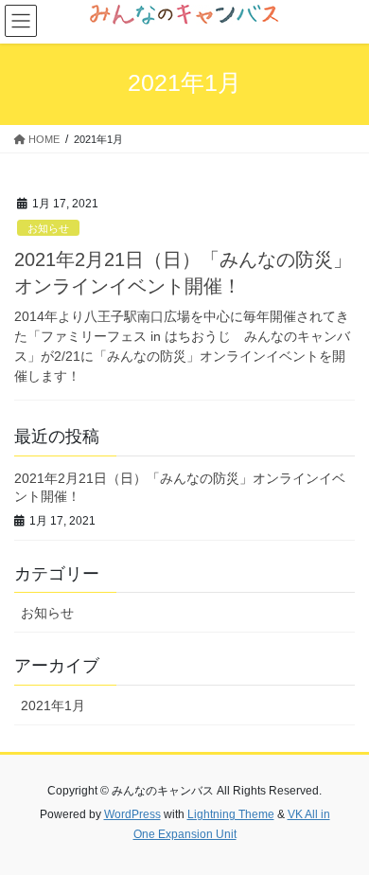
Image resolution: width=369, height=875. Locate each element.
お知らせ (48, 228)
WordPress (132, 814)
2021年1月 (53, 705)
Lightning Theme (230, 814)
